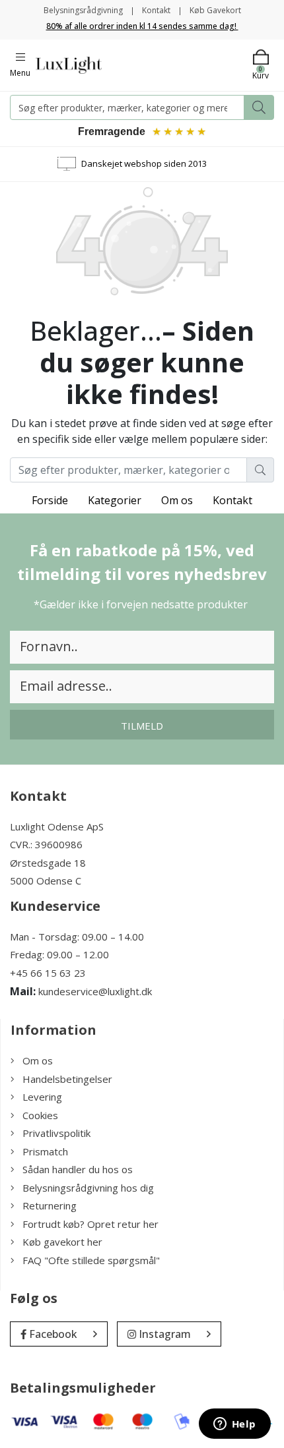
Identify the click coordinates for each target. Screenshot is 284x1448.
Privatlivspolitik (56, 1133)
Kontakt (156, 10)
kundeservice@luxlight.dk (95, 991)
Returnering (49, 1205)
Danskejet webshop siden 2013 (144, 163)
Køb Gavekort (215, 10)
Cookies (40, 1115)
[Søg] (259, 107)
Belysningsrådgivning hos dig (88, 1187)
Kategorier (114, 500)
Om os (177, 500)
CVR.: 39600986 (46, 844)
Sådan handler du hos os (77, 1169)
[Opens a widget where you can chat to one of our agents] (234, 1424)
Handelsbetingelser (67, 1079)
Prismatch (45, 1151)
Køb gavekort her (62, 1241)
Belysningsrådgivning (83, 10)
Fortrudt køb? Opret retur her (90, 1224)
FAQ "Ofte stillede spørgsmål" (91, 1260)
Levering (42, 1096)
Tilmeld (142, 725)
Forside (50, 500)
